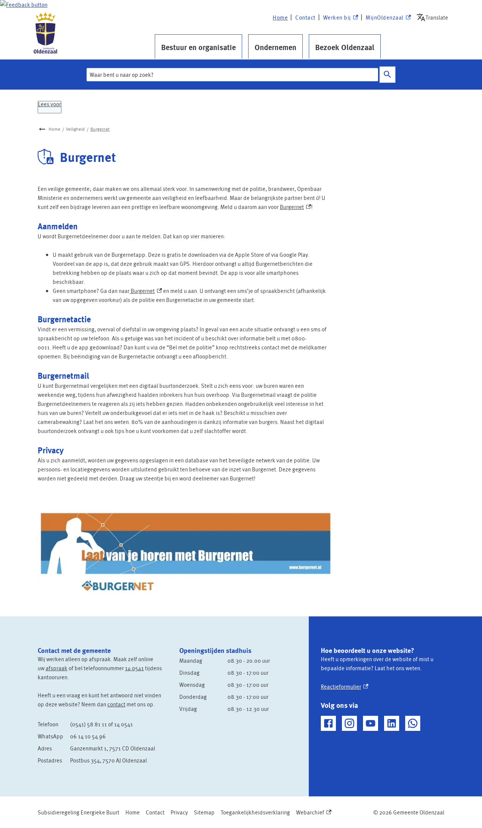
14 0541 (134, 668)
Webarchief (312, 812)
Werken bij (340, 17)
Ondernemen (275, 47)
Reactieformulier (344, 686)
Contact (305, 17)
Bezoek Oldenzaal (344, 47)
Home (280, 17)
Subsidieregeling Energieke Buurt (78, 812)
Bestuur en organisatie (198, 47)
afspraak (56, 668)
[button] (23, 4)
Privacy (179, 812)
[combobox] (232, 74)
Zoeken (387, 75)
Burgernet (100, 129)
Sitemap (204, 812)
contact (116, 704)
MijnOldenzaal (385, 17)
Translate (434, 17)
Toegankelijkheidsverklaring (255, 812)
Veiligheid (75, 129)
